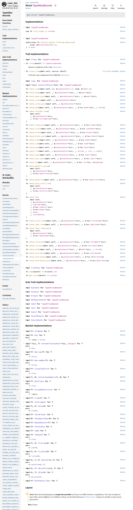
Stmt (87, 140)
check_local (35, 129)
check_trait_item (37, 221)
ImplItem (94, 224)
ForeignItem (45, 119)
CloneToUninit (42, 369)
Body (82, 93)
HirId (101, 107)
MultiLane (35, 477)
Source (28, 8)
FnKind (36, 205)
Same (37, 430)
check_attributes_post (40, 261)
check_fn (33, 197)
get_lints (33, 275)
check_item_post (37, 125)
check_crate (35, 100)
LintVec (51, 31)
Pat (85, 147)
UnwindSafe (37, 320)
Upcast (44, 460)
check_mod (33, 107)
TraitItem (96, 221)
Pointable (40, 426)
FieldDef (94, 242)
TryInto (42, 451)
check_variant (36, 246)
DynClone (39, 381)
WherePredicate (44, 45)
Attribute (95, 253)
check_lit (33, 151)
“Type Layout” (90, 497)
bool (33, 47)
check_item (34, 89)
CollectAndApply (46, 377)
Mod (85, 107)
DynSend (35, 287)
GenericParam (45, 173)
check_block (35, 132)
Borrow (38, 352)
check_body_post (37, 96)
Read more (57, 67)
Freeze (34, 296)
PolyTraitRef (45, 191)
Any (36, 335)
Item (84, 89)
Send (33, 304)
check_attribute (37, 253)
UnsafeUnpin (37, 316)
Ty (84, 162)
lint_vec (37, 31)
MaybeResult (41, 422)
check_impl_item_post (39, 228)
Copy (33, 81)
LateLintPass (45, 85)
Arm (85, 144)
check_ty (33, 162)
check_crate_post (37, 104)
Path (82, 249)
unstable (115, 71)
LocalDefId (38, 214)
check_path (34, 249)
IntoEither (40, 414)
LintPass (35, 268)
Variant (92, 246)
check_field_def (37, 242)
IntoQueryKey (41, 418)
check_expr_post (37, 158)
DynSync (35, 292)
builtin (36, 3)
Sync (33, 308)
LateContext (63, 89)
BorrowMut (40, 360)
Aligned (39, 331)
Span (35, 212)
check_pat (33, 147)
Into (40, 406)
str (55, 272)
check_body (34, 93)
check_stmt (34, 140)
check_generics (36, 180)
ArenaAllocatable (50, 343)
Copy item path (55, 5)
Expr (87, 155)
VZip (40, 472)
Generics (93, 180)
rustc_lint (12, 3)
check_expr (34, 155)
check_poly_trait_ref (39, 183)
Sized (42, 340)
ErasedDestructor (44, 389)
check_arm (33, 144)
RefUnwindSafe (38, 300)
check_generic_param (39, 166)
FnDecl (42, 207)
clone (31, 63)
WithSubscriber (43, 481)
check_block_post (37, 136)
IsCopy (71, 343)
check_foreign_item (38, 111)
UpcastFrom (35, 464)
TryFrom (42, 443)
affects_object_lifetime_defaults (57, 42)
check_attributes (37, 257)
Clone (34, 59)
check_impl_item (37, 224)
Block (88, 132)
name (31, 272)
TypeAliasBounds (39, 27)
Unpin (34, 312)
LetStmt (90, 129)
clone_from (34, 71)
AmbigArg (96, 162)
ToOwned (39, 434)
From (37, 398)
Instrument (40, 402)
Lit (89, 151)
